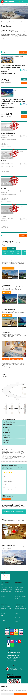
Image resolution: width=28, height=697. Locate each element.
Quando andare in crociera (6, 591)
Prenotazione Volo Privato (6, 608)
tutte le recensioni (6, 499)
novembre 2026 (18, 252)
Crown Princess (4, 70)
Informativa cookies (19, 591)
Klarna (16, 615)
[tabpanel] (14, 252)
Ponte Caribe (19, 359)
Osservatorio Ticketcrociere (20, 608)
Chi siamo (3, 611)
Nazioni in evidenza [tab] (7, 315)
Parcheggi (17, 598)
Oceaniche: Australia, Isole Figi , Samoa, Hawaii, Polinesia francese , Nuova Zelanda (13, 100)
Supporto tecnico (18, 584)
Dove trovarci (3, 613)
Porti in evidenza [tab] (6, 292)
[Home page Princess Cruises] (24, 70)
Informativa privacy (19, 589)
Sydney (7, 73)
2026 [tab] (4, 248)
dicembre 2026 (25, 252)
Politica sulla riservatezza (23, 685)
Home (2, 21)
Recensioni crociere (19, 606)
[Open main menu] (26, 5)
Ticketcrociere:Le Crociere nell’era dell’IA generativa (6, 619)
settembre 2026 (5, 252)
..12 (4, 52)
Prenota (24, 83)
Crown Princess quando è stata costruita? (13, 512)
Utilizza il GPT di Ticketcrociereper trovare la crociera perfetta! (16, 669)
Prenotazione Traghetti (5, 606)
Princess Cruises (16, 21)
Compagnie (8, 21)
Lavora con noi (18, 600)
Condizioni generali (19, 587)
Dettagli (24, 79)
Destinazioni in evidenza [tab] (8, 268)
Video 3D (2, 594)
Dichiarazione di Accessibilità (21, 596)
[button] (24, 354)
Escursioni (3, 596)
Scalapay (16, 613)
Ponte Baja (13, 359)
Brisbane (8, 107)
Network (2, 615)
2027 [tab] (9, 248)
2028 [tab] (13, 248)
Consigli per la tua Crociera (6, 589)
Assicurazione (17, 594)
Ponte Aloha (5, 359)
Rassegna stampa (18, 617)
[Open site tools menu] (26, 1)
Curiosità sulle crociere (5, 584)
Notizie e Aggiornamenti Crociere (20, 620)
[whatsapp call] (19, 2)
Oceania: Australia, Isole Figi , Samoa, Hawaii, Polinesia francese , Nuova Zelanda (13, 66)
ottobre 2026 (12, 252)
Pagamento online (18, 611)
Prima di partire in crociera (6, 587)
